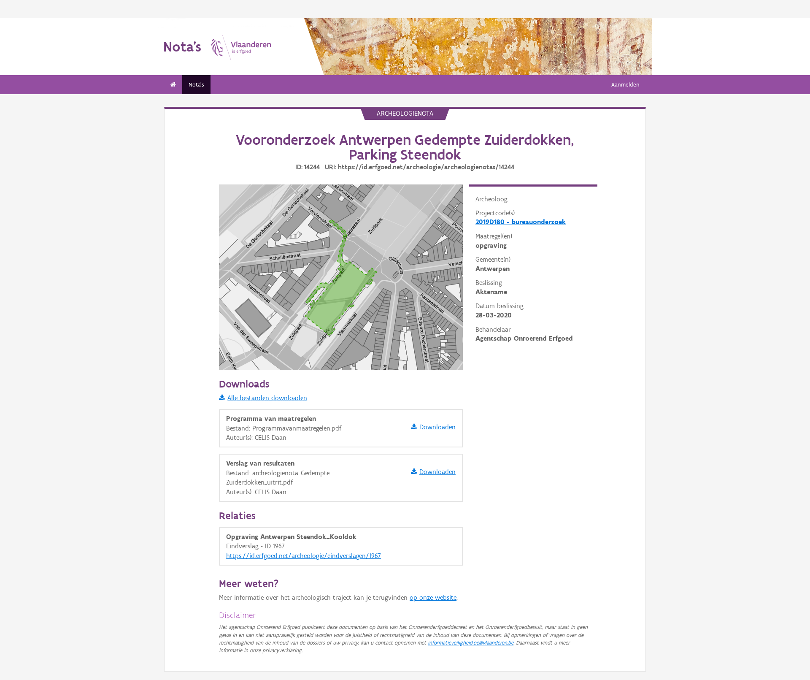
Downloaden (437, 427)
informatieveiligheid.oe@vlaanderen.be (470, 642)
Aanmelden (625, 84)
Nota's (196, 84)
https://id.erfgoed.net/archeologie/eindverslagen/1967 (303, 556)
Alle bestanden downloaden (267, 398)
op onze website (433, 597)
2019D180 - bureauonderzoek (520, 222)
